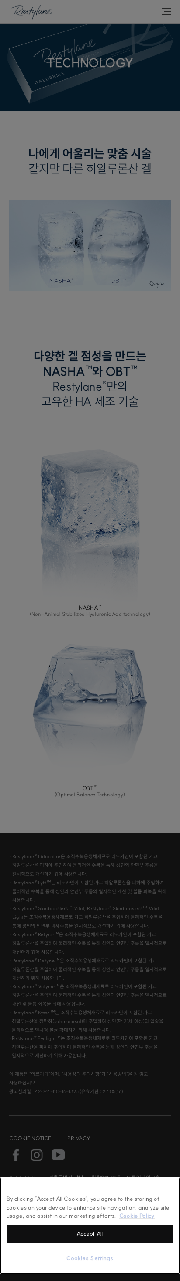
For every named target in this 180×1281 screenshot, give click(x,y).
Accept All (89, 1233)
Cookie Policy (137, 1215)
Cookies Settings (89, 1257)
